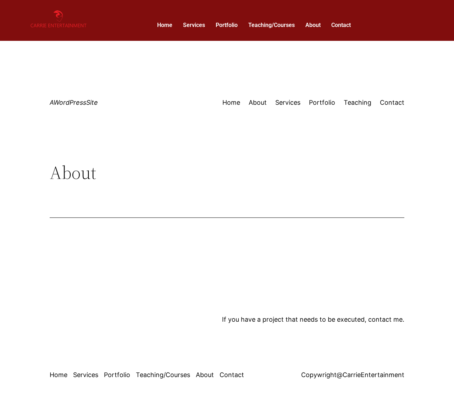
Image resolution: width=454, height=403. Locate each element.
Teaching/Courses (271, 25)
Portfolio (227, 25)
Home (164, 25)
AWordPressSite (74, 102)
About (313, 25)
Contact (341, 25)
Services (194, 25)
